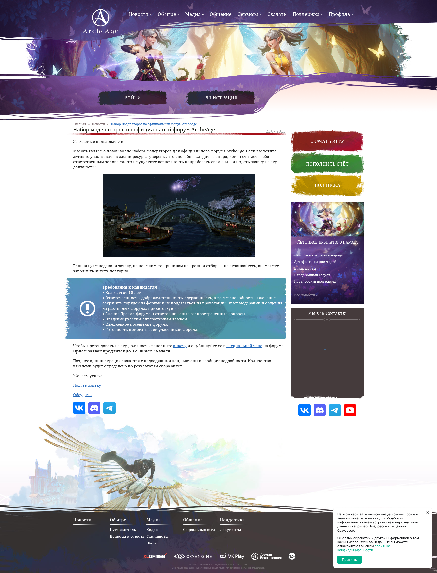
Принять (349, 559)
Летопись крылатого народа (327, 242)
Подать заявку (87, 385)
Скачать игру (327, 141)
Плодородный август (312, 275)
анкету (180, 345)
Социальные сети (199, 529)
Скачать (277, 14)
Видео (152, 529)
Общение (220, 14)
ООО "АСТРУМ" (239, 564)
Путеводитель (123, 529)
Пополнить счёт (327, 164)
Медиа (193, 14)
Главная (79, 124)
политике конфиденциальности (363, 548)
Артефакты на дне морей (315, 261)
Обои (151, 543)
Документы (230, 529)
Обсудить (82, 394)
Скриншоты (157, 536)
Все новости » (306, 295)
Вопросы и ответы (127, 536)
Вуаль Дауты (305, 268)
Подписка (327, 185)
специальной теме (244, 345)
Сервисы (247, 14)
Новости (138, 14)
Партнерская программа (315, 281)
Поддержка (306, 14)
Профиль (339, 14)
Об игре (167, 14)
